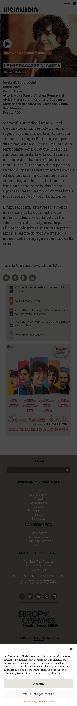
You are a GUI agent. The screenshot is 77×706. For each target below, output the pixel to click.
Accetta (38, 683)
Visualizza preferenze (38, 694)
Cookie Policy (30, 701)
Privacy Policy (46, 701)
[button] (71, 649)
